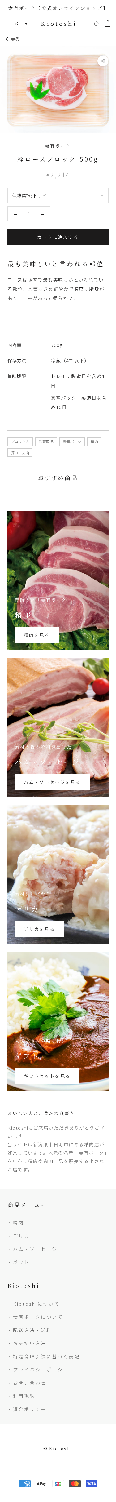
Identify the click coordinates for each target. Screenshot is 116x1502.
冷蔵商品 (46, 441)
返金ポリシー (29, 1409)
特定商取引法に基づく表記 (46, 1356)
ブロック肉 (20, 441)
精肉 (94, 441)
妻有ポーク (72, 441)
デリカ (21, 1236)
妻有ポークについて (38, 1316)
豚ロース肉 (20, 452)
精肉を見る (37, 635)
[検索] (97, 23)
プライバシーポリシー (41, 1369)
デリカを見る (39, 929)
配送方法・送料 (32, 1330)
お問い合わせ (29, 1383)
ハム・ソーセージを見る (52, 782)
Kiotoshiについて (36, 1303)
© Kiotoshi (58, 1448)
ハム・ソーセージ (35, 1249)
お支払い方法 (29, 1343)
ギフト (21, 1262)
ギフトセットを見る (47, 1076)
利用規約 (24, 1396)
